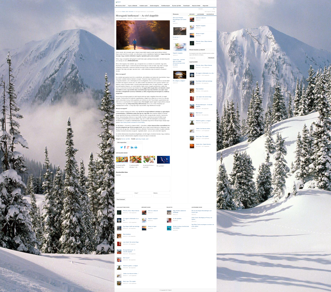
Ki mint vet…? (176, 37)
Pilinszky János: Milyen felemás (204, 65)
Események (186, 5)
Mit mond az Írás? (121, 5)
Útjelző (169, 290)
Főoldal (123, 11)
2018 (127, 11)
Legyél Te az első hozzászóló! (140, 18)
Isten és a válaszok (153, 210)
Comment (118, 175)
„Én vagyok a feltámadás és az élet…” (205, 73)
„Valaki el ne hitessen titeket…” (203, 128)
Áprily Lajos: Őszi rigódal (202, 136)
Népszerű (191, 14)
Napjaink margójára (177, 53)
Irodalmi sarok (143, 5)
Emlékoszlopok (165, 5)
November (131, 11)
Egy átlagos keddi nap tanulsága (204, 81)
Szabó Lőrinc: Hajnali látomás (203, 144)
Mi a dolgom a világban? (179, 80)
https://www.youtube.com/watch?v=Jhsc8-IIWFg (132, 122)
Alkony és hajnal (152, 226)
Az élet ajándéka (177, 218)
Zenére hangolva (154, 5)
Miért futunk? (199, 112)
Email (136, 193)
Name (118, 193)
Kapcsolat (205, 5)
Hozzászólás (210, 14)
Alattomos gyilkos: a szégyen (203, 120)
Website (155, 193)
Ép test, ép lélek (176, 5)
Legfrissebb (200, 14)
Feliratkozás (211, 57)
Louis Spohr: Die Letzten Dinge (203, 96)
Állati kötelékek (200, 89)
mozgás (143, 139)
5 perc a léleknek (132, 5)
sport (147, 139)
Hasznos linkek (196, 5)
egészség (138, 139)
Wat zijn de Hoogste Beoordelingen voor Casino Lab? (179, 19)
